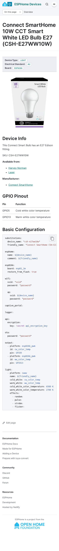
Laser (11, 172)
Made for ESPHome (12, 448)
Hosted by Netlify (11, 507)
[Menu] (54, 4)
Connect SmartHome (20, 184)
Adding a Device (10, 453)
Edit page (11, 422)
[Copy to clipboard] (52, 239)
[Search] (46, 4)
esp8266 (18, 68)
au (29, 64)
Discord (6, 473)
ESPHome (7, 497)
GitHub (5, 477)
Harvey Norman (17, 167)
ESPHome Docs (10, 443)
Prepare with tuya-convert (15, 458)
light (23, 60)
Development (9, 502)
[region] (29, 322)
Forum (5, 482)
